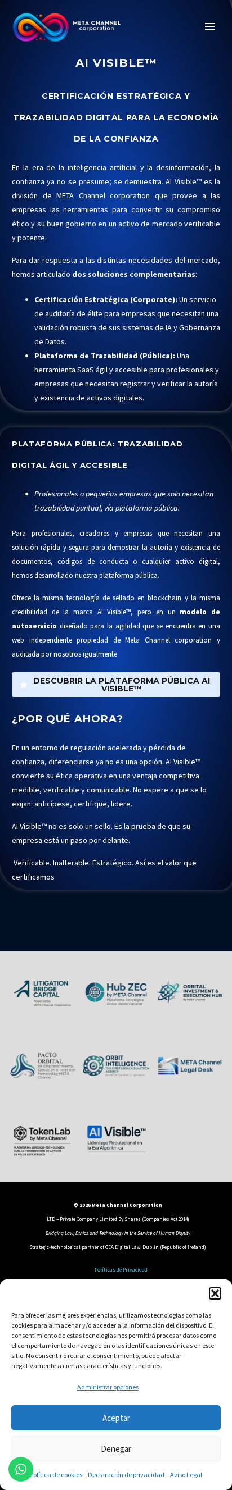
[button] (215, 1293)
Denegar (116, 1448)
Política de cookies (56, 1474)
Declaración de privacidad (126, 1474)
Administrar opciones (108, 1387)
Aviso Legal (186, 1474)
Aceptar (116, 1417)
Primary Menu (210, 26)
